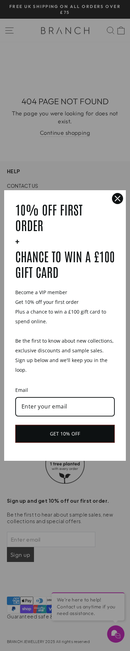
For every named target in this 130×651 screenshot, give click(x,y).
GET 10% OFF (65, 433)
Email (21, 390)
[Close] (117, 198)
